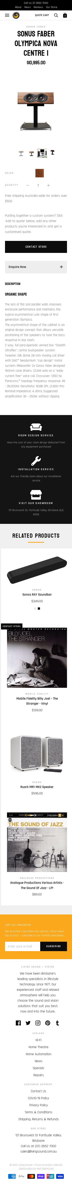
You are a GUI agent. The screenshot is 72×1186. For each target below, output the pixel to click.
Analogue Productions (37, 878)
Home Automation (38, 1054)
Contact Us (38, 1091)
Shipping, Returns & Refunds (38, 1119)
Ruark (37, 782)
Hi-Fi (38, 1040)
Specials (38, 1068)
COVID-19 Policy (38, 1098)
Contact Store (36, 247)
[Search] (56, 15)
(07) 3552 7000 (45, 1146)
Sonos (37, 589)
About (18, 7)
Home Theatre (38, 1047)
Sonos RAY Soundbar (37, 594)
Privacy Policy (38, 1105)
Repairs (38, 1075)
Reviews (38, 7)
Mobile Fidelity (37, 693)
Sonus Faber (36, 26)
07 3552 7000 (40, 3)
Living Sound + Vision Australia (35, 1165)
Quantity (11, 185)
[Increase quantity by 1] (48, 185)
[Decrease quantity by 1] (27, 185)
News (27, 7)
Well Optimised (45, 1168)
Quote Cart (42, 15)
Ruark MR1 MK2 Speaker (37, 787)
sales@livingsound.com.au (38, 1151)
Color (9, 173)
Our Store (51, 7)
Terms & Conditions (38, 1112)
